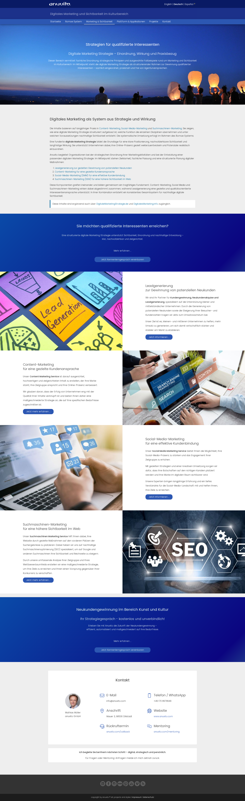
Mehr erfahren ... (122, 250)
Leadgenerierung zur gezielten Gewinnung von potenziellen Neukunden (93, 168)
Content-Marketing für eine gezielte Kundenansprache (85, 171)
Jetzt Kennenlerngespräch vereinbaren (122, 259)
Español (189, 4)
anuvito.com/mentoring (167, 731)
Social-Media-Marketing (134, 128)
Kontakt (166, 21)
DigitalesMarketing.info (146, 203)
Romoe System (73, 21)
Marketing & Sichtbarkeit (99, 21)
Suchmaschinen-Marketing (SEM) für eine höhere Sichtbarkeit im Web (93, 179)
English (168, 4)
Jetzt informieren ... (159, 337)
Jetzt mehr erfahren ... (38, 411)
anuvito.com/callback (118, 731)
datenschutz (148, 797)
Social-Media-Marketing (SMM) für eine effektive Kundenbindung (90, 175)
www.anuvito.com (163, 716)
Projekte (153, 21)
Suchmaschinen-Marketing (167, 128)
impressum (137, 797)
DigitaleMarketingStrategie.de (112, 203)
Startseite (55, 21)
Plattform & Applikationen (131, 21)
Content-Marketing (109, 128)
